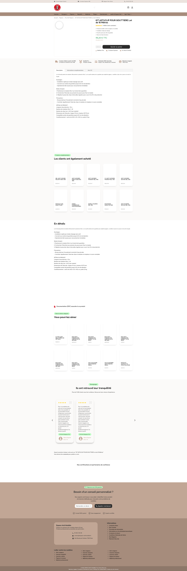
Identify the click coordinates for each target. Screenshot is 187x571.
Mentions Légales (73, 569)
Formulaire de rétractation (116, 529)
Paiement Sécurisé (114, 539)
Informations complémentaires (75, 70)
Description (59, 70)
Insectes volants (60, 556)
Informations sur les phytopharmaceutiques (120, 531)
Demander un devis (82, 506)
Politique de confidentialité (99, 569)
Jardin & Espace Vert (115, 14)
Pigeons (72, 14)
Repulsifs (79, 14)
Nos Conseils (112, 527)
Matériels (87, 14)
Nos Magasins (113, 537)
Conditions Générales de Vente (117, 535)
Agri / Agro (127, 14)
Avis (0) (90, 70)
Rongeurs (64, 14)
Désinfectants (103, 14)
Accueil (56, 17)
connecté (65, 454)
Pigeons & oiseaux (61, 558)
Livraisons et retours (114, 533)
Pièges (95, 14)
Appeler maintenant (104, 506)
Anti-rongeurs (60, 552)
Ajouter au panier (116, 47)
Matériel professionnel (62, 560)
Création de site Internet (112, 569)
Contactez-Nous (113, 525)
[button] (52, 420)
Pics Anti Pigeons (69, 17)
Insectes (56, 14)
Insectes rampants (61, 554)
